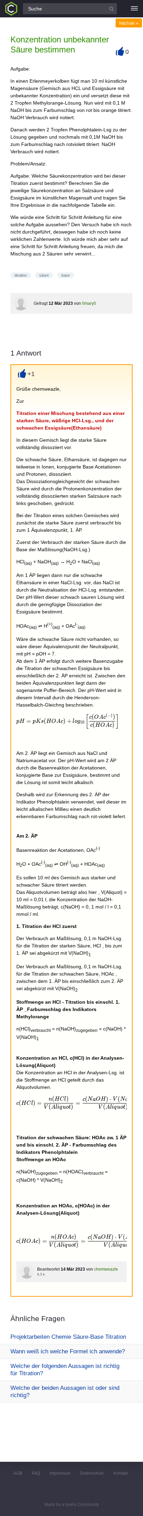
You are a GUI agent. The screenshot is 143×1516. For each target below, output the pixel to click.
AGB (18, 1473)
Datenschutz (92, 1473)
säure (44, 275)
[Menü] (134, 8)
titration (21, 275)
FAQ (36, 1473)
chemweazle (106, 1269)
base (65, 275)
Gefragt (41, 303)
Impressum (60, 1473)
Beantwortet (48, 1269)
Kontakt (120, 1473)
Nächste (128, 23)
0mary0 (89, 303)
